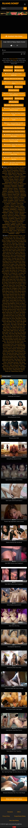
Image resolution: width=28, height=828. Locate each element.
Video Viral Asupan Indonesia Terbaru (10, 366)
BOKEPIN (15, 182)
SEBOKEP (13, 224)
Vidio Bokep (22, 366)
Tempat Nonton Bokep (19, 816)
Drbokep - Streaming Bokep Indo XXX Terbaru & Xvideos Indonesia (14, 124)
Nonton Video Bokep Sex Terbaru (18, 320)
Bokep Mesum (9, 98)
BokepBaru (17, 176)
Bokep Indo (19, 66)
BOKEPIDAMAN (8, 182)
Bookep (10, 197)
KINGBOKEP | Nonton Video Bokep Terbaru (14, 131)
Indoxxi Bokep (20, 205)
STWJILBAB (16, 226)
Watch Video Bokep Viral (8, 368)
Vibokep (24, 227)
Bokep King (19, 173)
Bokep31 (15, 174)
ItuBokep (22, 206)
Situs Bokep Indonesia (17, 326)
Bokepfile (11, 179)
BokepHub (12, 180)
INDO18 (8, 203)
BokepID (21, 180)
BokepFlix (16, 179)
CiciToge (5, 198)
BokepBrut (10, 177)
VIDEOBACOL (12, 229)
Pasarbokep (4, 217)
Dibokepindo (17, 198)
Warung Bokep (21, 230)
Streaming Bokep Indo (20, 344)
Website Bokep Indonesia (17, 371)
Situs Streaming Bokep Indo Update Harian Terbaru (13, 338)
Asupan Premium (13, 168)
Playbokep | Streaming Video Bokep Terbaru (14, 149)
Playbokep (17, 218)
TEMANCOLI (5, 227)
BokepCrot (22, 177)
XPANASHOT (12, 233)
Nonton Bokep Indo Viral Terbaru (17, 289)
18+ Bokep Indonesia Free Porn (15, 235)
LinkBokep (11, 212)
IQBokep (17, 206)
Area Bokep (16, 167)
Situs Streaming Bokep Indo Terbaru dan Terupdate (13, 336)
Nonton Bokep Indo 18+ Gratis (9, 280)
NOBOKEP (21, 214)
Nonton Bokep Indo (20, 279)
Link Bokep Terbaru (17, 274)
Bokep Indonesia (14, 90)
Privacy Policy (6, 816)
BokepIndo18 (7, 185)
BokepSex (16, 191)
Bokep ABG (9, 66)
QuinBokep (22, 220)
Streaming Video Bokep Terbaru (10, 356)
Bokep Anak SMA (13, 58)
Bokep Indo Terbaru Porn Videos (11, 246)
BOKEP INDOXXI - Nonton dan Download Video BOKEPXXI (14, 94)
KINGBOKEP (6, 209)
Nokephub (4, 215)
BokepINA (20, 182)
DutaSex (16, 200)
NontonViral (10, 215)
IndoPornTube (20, 203)
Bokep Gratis (21, 243)
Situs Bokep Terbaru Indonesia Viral (11, 329)
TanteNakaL (22, 226)
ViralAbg (10, 230)
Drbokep (5, 200)
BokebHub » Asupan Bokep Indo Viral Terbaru (14, 82)
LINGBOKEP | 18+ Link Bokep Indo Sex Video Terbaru (14, 135)
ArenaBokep (22, 167)
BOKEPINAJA (5, 183)
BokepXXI (6, 197)
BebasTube (10, 171)
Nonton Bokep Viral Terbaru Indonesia (11, 301)
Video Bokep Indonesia (13, 362)
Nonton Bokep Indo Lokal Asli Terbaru (16, 282)
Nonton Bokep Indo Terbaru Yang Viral (17, 286)
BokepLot (11, 188)
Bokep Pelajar (9, 70)
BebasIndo (4, 171)
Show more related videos (14, 799)
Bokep (14, 60)
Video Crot (5, 229)
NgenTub (5, 214)
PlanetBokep (11, 218)
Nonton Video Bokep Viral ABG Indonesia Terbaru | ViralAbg (14, 140)
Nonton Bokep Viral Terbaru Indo (17, 300)
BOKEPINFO (15, 186)
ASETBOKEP (6, 168)
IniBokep (12, 206)
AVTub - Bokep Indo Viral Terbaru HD (14, 78)
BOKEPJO (20, 186)
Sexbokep (18, 224)
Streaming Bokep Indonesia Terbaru (16, 350)
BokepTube (23, 194)
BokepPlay (16, 189)
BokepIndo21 (14, 185)
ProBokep (10, 220)
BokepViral (10, 195)
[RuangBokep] (11, 3)
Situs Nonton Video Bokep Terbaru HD (16, 335)
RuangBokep (13, 221)
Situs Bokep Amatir (21, 324)
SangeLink (14, 223)
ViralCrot (15, 230)
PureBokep (16, 220)
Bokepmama (22, 188)
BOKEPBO (23, 176)
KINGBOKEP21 (13, 209)
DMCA (19, 811)
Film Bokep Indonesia (20, 259)
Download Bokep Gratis (19, 255)
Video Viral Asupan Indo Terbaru (17, 365)
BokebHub (22, 171)
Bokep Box (4, 173)
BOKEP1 (10, 174)
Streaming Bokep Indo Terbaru (10, 345)
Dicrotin (22, 198)
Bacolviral (9, 170)
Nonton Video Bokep (20, 312)
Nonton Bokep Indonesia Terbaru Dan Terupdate (14, 294)
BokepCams (16, 177)
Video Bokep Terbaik (18, 363)
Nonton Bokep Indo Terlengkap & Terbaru (12, 288)
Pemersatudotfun (21, 217)
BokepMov (5, 189)
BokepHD (22, 179)
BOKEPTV (5, 195)
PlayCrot (23, 218)
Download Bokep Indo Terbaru (10, 256)
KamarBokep (5, 208)
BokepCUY (6, 179)
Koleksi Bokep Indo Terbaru (18, 261)
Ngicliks (16, 214)
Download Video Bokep (14, 36)
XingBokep (18, 232)
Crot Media (10, 198)
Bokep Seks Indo (10, 253)
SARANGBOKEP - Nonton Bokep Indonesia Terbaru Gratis (14, 153)
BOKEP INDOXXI (12, 173)
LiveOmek (16, 212)
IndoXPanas (13, 205)
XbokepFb (12, 232)
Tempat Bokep (12, 227)
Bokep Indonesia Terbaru (11, 249)
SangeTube (20, 223)
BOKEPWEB (23, 195)
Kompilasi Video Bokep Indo (11, 270)
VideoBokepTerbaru (20, 229)
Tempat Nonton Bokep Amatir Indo (10, 357)
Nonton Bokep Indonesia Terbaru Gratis (12, 295)
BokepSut (17, 192)
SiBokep (4, 226)
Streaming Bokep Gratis (8, 344)
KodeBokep (9, 211)
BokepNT (11, 189)
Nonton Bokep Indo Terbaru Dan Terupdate (12, 283)
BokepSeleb (11, 191)
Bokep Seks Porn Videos (8, 255)
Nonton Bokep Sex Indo (15, 298)
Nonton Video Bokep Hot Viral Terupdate (12, 314)
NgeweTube (11, 214)
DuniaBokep (11, 200)
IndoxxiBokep (6, 206)
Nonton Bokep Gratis (11, 279)
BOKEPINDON (7, 186)
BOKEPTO (4, 194)
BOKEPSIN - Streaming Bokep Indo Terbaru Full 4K (14, 119)
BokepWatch (17, 195)
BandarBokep (15, 170)
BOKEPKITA (5, 188)
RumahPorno (8, 223)
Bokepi (17, 180)
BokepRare (21, 189)
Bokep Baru (14, 243)
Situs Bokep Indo (7, 326)
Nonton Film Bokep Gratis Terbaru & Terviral (12, 304)
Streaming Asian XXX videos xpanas (15, 342)
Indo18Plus (13, 203)
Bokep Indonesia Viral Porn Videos (11, 252)
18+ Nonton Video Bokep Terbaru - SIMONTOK (14, 74)
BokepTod (10, 194)
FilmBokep (16, 201)
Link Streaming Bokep (14, 277)
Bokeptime (22, 192)
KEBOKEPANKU (21, 208)
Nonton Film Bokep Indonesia (15, 307)
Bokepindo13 (23, 183)
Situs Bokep (14, 324)
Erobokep (4, 201)
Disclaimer (10, 811)
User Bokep (18, 227)
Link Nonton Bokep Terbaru (16, 276)
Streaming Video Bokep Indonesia (16, 354)
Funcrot (21, 201)
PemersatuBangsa (12, 217)
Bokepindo (16, 183)
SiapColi (23, 224)
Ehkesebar (21, 200)
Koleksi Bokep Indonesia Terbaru (10, 262)
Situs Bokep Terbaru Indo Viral (17, 327)
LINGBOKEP (5, 212)
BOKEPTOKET (16, 194)
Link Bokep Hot (5, 273)
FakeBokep (10, 201)
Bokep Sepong (20, 70)
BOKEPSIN (22, 191)
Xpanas (23, 232)
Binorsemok (17, 171)
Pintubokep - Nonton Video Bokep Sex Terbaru (14, 145)
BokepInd (11, 183)
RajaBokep (6, 221)
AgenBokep (10, 167)
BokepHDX (6, 180)
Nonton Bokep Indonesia (8, 291)
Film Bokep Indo (10, 259)
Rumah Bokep (20, 221)
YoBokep (17, 233)
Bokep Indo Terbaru (20, 244)
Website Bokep (6, 232)
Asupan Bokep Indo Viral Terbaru (18, 240)
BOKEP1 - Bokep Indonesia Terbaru (14, 105)
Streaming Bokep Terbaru (8, 351)
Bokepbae (11, 176)
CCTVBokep (21, 197)
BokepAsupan (5, 176)
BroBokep (15, 197)
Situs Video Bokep (14, 820)
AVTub (4, 170)
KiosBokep (20, 209)
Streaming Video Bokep (12, 353)
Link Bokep (22, 271)
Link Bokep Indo (13, 273)
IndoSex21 (6, 205)
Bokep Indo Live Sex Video (9, 244)
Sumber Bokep (21, 356)
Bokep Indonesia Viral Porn (19, 250)
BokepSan (5, 191)
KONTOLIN (21, 211)
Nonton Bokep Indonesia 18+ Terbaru (16, 292)
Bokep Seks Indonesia (20, 253)
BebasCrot (21, 170)
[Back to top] (23, 823)
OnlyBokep (22, 215)
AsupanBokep (21, 168)
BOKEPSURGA (11, 192)
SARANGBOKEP (6, 224)
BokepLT (16, 188)
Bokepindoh (21, 185)
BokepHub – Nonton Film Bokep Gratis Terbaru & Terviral (14, 109)
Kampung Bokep (13, 208)
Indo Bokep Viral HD (7, 261)
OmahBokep (17, 215)
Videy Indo (5, 230)
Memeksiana (22, 212)
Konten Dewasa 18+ (15, 271)
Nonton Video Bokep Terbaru (9, 321)
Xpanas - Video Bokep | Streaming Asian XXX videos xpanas (14, 163)
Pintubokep (5, 218)
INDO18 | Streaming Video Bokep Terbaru (14, 128)
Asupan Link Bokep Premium (9, 241)
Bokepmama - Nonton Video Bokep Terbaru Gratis (14, 114)
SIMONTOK (9, 226)
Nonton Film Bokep (20, 303)
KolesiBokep (15, 211)
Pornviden (5, 220)
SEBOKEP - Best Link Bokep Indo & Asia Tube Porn (14, 158)
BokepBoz (5, 177)
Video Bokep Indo (18, 359)
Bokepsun (4, 192)
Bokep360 (20, 174)
